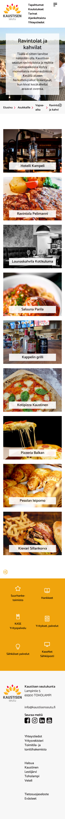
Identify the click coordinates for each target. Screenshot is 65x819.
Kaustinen (31, 767)
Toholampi (32, 776)
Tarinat (32, 13)
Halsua (29, 763)
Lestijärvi (31, 772)
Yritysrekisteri (34, 741)
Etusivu (8, 107)
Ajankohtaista (37, 18)
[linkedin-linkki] (43, 721)
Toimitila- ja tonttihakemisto (36, 747)
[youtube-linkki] (50, 721)
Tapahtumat (36, 5)
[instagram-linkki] (35, 721)
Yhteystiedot (36, 22)
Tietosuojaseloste (37, 794)
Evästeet (30, 798)
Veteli (28, 780)
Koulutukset (36, 9)
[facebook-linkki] (28, 721)
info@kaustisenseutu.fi (40, 707)
